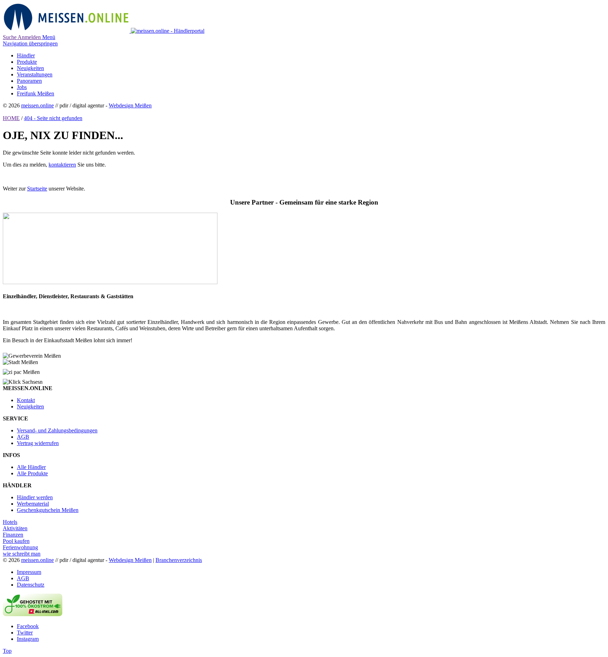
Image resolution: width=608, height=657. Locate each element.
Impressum (29, 572)
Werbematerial (33, 504)
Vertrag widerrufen (38, 443)
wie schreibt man (21, 554)
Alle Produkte (32, 473)
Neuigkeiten (30, 406)
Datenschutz (30, 585)
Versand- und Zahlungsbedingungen (57, 430)
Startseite (37, 189)
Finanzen (13, 535)
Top (7, 651)
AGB (23, 437)
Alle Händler (31, 467)
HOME (11, 118)
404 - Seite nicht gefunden (53, 118)
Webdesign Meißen (130, 105)
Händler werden (35, 497)
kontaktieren (62, 165)
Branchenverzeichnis (179, 560)
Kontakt (26, 400)
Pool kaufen (16, 541)
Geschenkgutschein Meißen (47, 510)
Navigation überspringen (30, 43)
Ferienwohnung (20, 547)
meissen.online (37, 105)
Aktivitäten (15, 528)
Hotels (10, 522)
